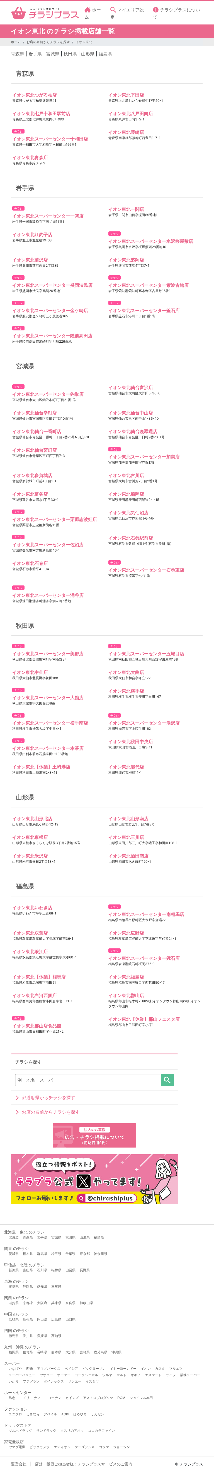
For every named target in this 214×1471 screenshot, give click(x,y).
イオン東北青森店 (30, 157)
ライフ (171, 1375)
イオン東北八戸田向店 (130, 113)
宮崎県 (85, 1352)
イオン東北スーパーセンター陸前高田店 (52, 335)
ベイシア (71, 1368)
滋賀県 (14, 1303)
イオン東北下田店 (126, 95)
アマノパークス (48, 1368)
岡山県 (42, 1319)
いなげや (15, 1368)
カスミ (160, 1368)
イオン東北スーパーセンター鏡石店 (144, 958)
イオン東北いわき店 (32, 907)
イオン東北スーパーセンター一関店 (48, 216)
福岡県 (14, 1352)
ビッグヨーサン (94, 1368)
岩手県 (35, 53)
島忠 (12, 1398)
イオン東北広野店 (126, 933)
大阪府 (42, 1303)
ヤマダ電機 (17, 1447)
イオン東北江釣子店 (32, 234)
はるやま (80, 1414)
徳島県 (14, 1336)
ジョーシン (121, 1447)
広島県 (56, 1319)
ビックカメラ (40, 1447)
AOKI (65, 1414)
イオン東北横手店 (126, 691)
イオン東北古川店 (126, 475)
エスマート (153, 1375)
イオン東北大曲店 (126, 672)
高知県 (56, 1336)
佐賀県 (28, 1352)
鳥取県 (14, 1319)
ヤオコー (46, 1375)
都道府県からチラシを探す (48, 1097)
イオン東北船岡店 (126, 494)
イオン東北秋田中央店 (130, 741)
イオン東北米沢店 (30, 856)
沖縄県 (116, 1352)
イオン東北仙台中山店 (130, 413)
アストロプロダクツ (98, 1398)
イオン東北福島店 (126, 977)
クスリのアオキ (72, 1430)
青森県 (17, 53)
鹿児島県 (100, 1352)
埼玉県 (56, 1254)
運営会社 (18, 1464)
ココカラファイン (101, 1430)
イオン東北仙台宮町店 (34, 450)
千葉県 (70, 1254)
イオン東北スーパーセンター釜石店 (144, 310)
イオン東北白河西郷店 (34, 995)
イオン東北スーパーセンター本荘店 (48, 748)
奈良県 (70, 1303)
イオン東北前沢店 (30, 260)
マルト (121, 1375)
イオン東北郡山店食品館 (36, 1026)
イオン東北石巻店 (30, 563)
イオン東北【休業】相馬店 (39, 977)
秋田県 (70, 53)
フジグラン (31, 1381)
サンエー (74, 1381)
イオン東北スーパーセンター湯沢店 (144, 723)
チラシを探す (167, 1080)
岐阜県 (14, 1286)
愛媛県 (42, 1336)
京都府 (28, 1303)
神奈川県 (100, 1254)
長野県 (85, 1270)
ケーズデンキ (85, 1447)
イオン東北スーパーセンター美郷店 (48, 653)
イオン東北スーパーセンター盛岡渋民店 (52, 285)
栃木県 (28, 1254)
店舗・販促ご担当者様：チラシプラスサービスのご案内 (83, 1464)
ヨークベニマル (86, 1375)
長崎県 (42, 1352)
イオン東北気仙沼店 (128, 512)
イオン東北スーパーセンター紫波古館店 (148, 285)
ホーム (16, 42)
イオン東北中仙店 (30, 672)
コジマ (104, 1447)
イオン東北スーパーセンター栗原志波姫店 (54, 519)
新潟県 (14, 1270)
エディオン (62, 1447)
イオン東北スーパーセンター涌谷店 (48, 595)
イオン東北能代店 (126, 767)
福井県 (56, 1270)
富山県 (28, 1270)
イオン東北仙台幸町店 (34, 413)
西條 (29, 1368)
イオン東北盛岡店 (126, 260)
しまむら (33, 1414)
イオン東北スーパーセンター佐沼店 (48, 544)
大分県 (70, 1352)
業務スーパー (190, 1375)
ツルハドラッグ (20, 1430)
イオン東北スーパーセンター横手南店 (50, 723)
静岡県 (28, 1286)
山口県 (70, 1319)
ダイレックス (54, 1381)
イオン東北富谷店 (30, 494)
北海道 (14, 1237)
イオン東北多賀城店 (32, 475)
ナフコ (39, 1398)
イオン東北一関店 (126, 209)
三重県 (56, 1286)
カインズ (72, 1398)
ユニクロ (15, 1414)
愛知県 (42, 1286)
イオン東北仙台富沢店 (130, 387)
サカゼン (97, 1414)
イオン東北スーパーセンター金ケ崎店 (50, 310)
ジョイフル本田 (141, 1398)
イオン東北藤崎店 (126, 132)
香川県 (28, 1336)
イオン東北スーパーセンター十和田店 (50, 139)
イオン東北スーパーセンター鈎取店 (48, 394)
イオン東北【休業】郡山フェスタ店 (144, 1019)
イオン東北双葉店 (30, 933)
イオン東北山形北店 (32, 818)
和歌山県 (86, 1303)
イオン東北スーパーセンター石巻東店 (146, 570)
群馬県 (42, 1254)
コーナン (54, 1398)
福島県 (105, 53)
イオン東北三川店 (126, 837)
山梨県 (70, 1270)
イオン (146, 1368)
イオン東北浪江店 (30, 951)
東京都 (85, 1254)
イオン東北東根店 (30, 837)
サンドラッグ (46, 1430)
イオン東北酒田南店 (128, 856)
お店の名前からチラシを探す (48, 42)
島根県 (28, 1319)
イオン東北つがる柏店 (34, 95)
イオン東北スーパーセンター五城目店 (146, 653)
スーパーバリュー (22, 1375)
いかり (14, 1381)
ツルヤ (107, 1375)
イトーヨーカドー (123, 1368)
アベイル (50, 1414)
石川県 (42, 1270)
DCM (121, 1398)
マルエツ (176, 1368)
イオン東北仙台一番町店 (36, 431)
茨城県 (14, 1254)
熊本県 (56, 1352)
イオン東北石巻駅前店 (130, 538)
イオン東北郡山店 (126, 995)
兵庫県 (56, 1303)
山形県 (87, 53)
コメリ (25, 1398)
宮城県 (52, 53)
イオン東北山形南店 (128, 818)
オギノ (136, 1375)
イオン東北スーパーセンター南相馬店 (146, 914)
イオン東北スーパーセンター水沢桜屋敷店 (150, 241)
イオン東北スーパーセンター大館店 (48, 697)
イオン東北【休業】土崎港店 (41, 767)
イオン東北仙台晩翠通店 (132, 431)
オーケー (63, 1375)
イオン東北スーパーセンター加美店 (144, 456)
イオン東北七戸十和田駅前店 (41, 113)
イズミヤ (92, 1381)
